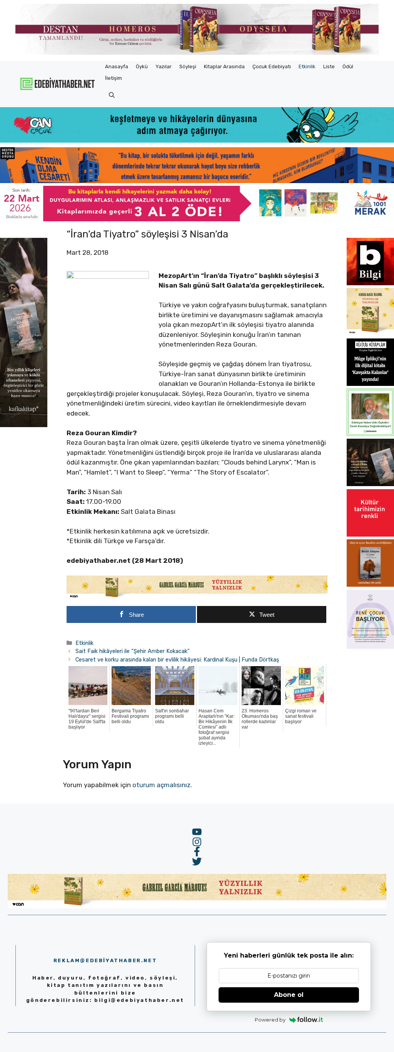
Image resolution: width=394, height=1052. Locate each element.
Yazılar (163, 66)
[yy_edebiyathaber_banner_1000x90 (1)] (197, 597)
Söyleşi (187, 66)
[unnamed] (370, 283)
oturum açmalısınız (161, 785)
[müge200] (370, 383)
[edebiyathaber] (197, 181)
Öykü (142, 66)
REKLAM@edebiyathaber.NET (105, 960)
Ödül (347, 66)
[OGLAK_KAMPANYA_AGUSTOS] (370, 534)
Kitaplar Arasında (224, 66)
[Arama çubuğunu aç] (111, 95)
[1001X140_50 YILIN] (197, 53)
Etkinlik (307, 66)
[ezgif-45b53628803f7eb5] (197, 140)
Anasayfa (116, 66)
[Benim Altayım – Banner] (370, 584)
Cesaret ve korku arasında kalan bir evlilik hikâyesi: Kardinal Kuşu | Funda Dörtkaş (177, 659)
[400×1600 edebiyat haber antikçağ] (23, 425)
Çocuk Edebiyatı (271, 66)
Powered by (270, 1020)
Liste (329, 66)
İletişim (113, 78)
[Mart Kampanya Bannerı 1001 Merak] (197, 219)
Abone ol (289, 994)
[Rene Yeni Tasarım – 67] (370, 646)
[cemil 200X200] (370, 434)
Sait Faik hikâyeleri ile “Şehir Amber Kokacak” (132, 651)
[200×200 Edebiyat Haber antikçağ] (370, 484)
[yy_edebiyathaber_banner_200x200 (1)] (370, 333)
